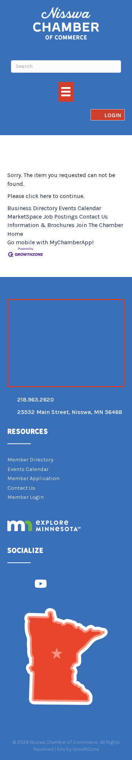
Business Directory (32, 208)
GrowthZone (86, 749)
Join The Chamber (99, 224)
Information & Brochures (40, 224)
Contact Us (93, 216)
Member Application (33, 478)
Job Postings (60, 216)
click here (38, 195)
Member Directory (30, 459)
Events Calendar (80, 208)
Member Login (25, 497)
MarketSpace (24, 216)
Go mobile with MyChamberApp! (50, 242)
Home (15, 233)
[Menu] (65, 91)
